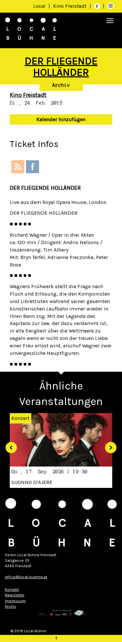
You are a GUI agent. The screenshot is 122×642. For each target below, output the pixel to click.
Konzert (20, 418)
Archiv (61, 85)
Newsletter (14, 595)
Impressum (15, 601)
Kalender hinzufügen (61, 119)
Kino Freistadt (70, 6)
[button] (9, 445)
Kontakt (12, 589)
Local (39, 6)
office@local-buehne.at (26, 577)
